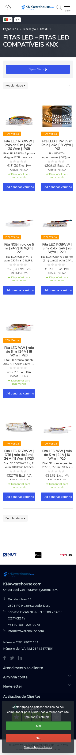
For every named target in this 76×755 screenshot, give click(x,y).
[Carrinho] (7, 9)
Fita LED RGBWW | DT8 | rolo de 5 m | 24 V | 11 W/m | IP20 (19, 454)
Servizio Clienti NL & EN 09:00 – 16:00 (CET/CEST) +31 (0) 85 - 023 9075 (35, 618)
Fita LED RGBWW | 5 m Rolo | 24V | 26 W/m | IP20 (57, 248)
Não (38, 738)
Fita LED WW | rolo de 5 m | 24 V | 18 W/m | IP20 (19, 351)
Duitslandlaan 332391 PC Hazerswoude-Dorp (29, 602)
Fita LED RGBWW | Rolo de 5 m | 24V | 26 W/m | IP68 (19, 145)
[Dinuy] (10, 555)
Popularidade (14, 85)
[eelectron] (38, 555)
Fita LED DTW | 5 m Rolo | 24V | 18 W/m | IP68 (57, 145)
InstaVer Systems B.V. (42, 589)
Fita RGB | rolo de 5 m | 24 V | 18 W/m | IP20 (19, 248)
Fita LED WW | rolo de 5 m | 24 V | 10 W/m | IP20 (57, 454)
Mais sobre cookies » (38, 747)
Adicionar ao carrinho (21, 187)
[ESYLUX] (66, 555)
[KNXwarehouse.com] (38, 7)
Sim (38, 725)
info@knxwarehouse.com (26, 631)
